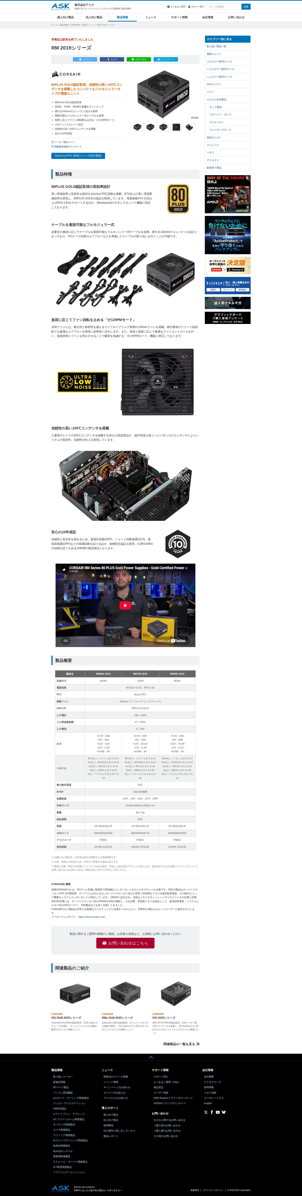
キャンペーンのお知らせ (116, 1087)
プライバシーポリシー (213, 1190)
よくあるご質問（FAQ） (167, 1082)
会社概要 (209, 1076)
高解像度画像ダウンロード (68, 146)
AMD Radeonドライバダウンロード (173, 1098)
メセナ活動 (210, 1092)
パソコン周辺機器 (63, 1092)
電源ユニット (88, 25)
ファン (210, 91)
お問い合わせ (236, 17)
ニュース (150, 17)
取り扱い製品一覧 (216, 46)
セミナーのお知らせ (114, 1092)
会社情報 (207, 17)
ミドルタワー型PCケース (221, 69)
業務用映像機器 (61, 1156)
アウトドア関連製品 (64, 1135)
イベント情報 (110, 1082)
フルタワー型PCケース (219, 61)
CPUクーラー (214, 84)
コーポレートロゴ (214, 1098)
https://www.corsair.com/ (91, 916)
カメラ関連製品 (61, 1129)
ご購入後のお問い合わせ (167, 1130)
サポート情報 (179, 17)
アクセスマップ (212, 1082)
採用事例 (108, 1125)
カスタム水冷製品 (216, 99)
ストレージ (213, 145)
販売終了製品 (214, 167)
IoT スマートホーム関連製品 (68, 1119)
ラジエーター (216, 122)
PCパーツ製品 (61, 1087)
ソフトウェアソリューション (69, 1172)
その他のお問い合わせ (166, 1136)
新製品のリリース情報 (115, 1076)
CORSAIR (75, 25)
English (208, 1103)
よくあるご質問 (178, 6)
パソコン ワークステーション (69, 1103)
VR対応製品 (59, 1108)
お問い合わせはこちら (128, 943)
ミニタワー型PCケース (219, 76)
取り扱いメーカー (63, 1076)
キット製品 (215, 107)
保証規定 (158, 1087)
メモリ (210, 152)
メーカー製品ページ (64, 142)
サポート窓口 (197, 6)
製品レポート (110, 1136)
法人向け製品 (94, 17)
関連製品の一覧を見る (179, 1044)
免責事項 (194, 1190)
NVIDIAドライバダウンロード (170, 1103)
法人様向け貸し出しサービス (119, 1130)
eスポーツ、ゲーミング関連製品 (71, 1098)
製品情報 (122, 17)
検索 (246, 6)
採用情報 (209, 1087)
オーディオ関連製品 (64, 1124)
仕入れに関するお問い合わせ (169, 1120)
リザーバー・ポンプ (220, 114)
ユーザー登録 (161, 1092)
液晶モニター (214, 137)
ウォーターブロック (220, 129)
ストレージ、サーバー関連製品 (70, 1161)
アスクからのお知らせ (115, 1098)
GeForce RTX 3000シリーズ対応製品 (78, 155)
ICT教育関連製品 (62, 1167)
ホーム (54, 25)
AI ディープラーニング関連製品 (70, 1140)
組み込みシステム (63, 1151)
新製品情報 (59, 1082)
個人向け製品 (65, 17)
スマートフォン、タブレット (69, 1113)
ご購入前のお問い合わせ (167, 1125)
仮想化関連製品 (61, 1145)
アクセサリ (213, 160)
